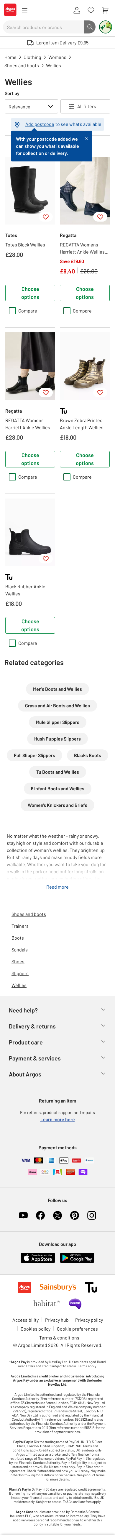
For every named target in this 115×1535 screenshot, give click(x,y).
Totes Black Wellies (25, 244)
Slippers (20, 973)
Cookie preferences (77, 1328)
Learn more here (57, 1119)
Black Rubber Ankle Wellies (25, 590)
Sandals (20, 949)
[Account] (77, 10)
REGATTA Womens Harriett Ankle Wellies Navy (82, 248)
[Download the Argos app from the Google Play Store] (77, 1262)
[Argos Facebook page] (40, 1215)
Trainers (20, 926)
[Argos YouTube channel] (23, 1215)
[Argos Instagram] (92, 1215)
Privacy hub (57, 1320)
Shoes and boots (29, 914)
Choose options (30, 293)
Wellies (19, 985)
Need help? (23, 1010)
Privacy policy (89, 1320)
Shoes (18, 961)
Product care (26, 1042)
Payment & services (35, 1058)
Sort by (12, 93)
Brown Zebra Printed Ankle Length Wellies (82, 423)
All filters (86, 106)
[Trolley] (105, 10)
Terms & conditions (59, 1337)
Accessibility (25, 1320)
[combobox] (43, 26)
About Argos (25, 1074)
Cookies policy (35, 1328)
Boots (18, 937)
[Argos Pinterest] (75, 1215)
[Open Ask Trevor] (105, 26)
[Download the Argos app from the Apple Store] (38, 1262)
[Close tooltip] (86, 137)
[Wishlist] (91, 10)
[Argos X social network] (57, 1215)
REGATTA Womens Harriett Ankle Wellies (27, 423)
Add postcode (39, 124)
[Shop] (24, 10)
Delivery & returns (32, 1026)
